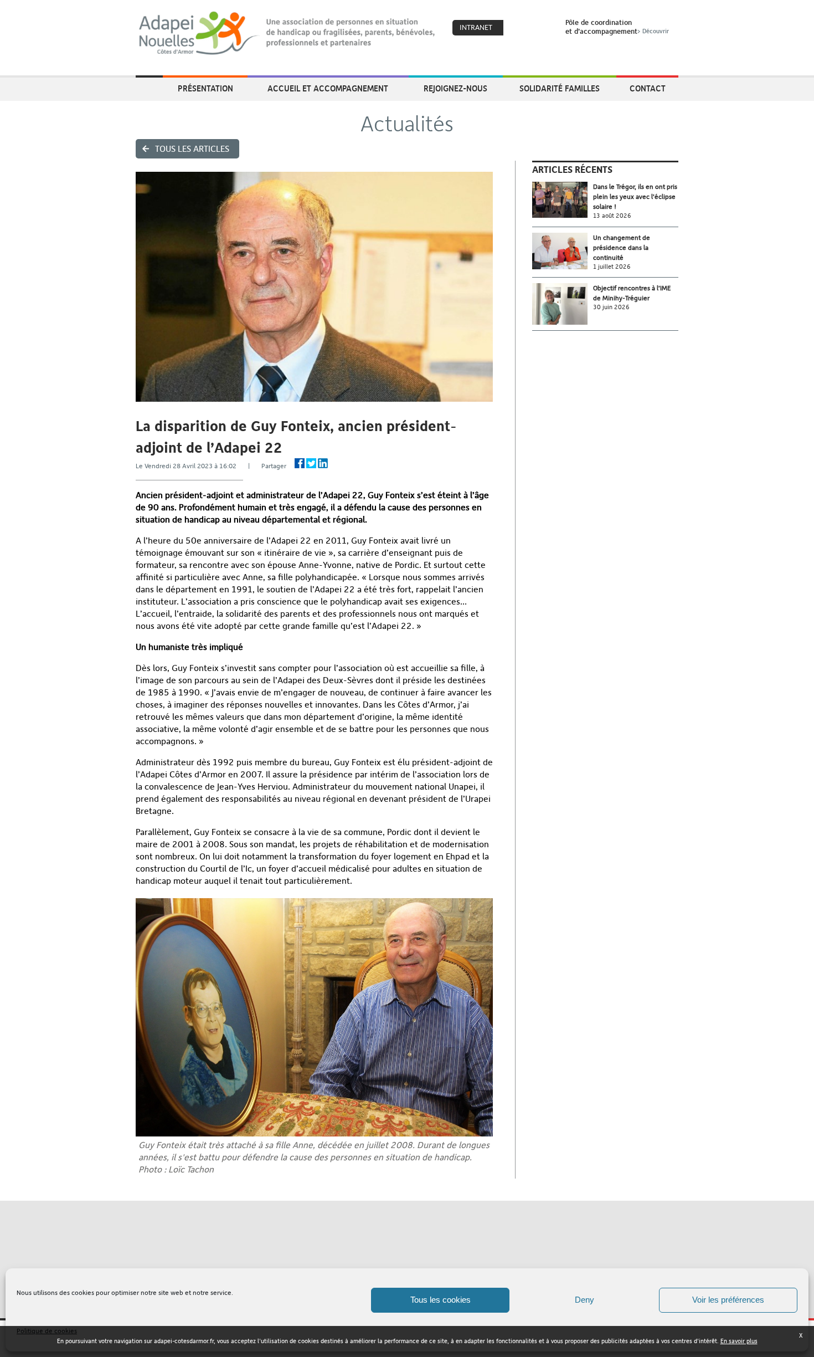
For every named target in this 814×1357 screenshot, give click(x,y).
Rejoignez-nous (455, 88)
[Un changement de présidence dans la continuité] (562, 251)
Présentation (205, 88)
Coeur (519, 28)
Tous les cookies (440, 1299)
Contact (648, 88)
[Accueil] (288, 33)
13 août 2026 (612, 215)
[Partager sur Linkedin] (323, 463)
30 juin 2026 (611, 307)
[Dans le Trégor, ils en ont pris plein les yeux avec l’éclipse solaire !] (562, 200)
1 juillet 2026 (612, 266)
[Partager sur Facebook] (300, 463)
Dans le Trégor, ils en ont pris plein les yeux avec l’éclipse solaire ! (635, 197)
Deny (584, 1299)
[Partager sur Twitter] (311, 463)
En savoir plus (739, 1341)
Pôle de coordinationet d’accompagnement (617, 26)
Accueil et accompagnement (327, 88)
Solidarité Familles (559, 88)
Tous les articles (192, 149)
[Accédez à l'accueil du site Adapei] (149, 89)
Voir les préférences (728, 1299)
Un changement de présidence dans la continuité (621, 248)
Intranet (476, 27)
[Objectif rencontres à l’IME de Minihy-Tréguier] (562, 304)
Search (542, 28)
